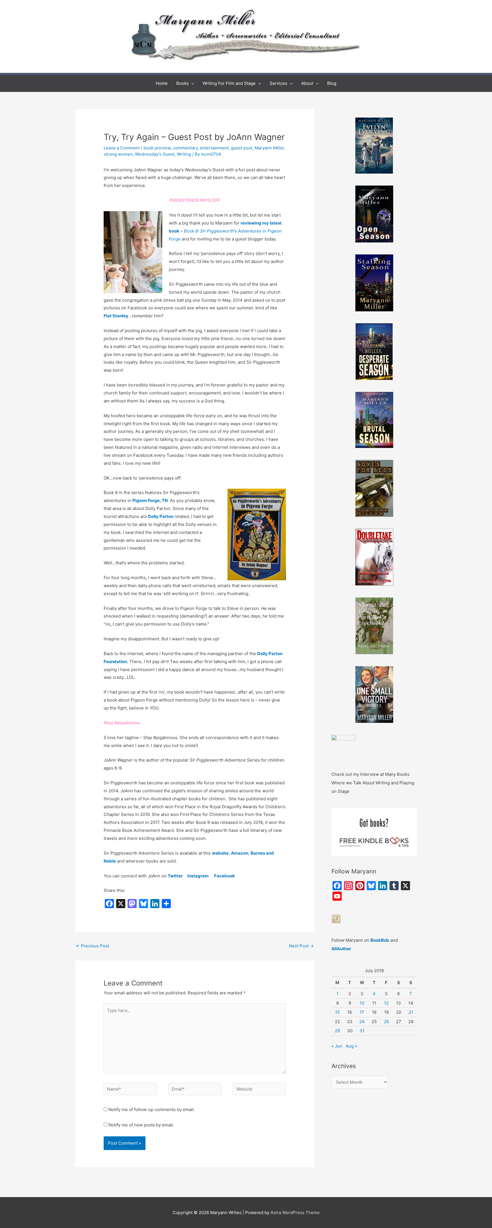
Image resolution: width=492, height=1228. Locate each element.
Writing (184, 154)
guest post (241, 148)
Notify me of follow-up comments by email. (151, 1109)
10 (362, 1003)
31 (362, 1030)
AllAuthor (341, 948)
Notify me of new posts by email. (141, 1125)
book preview (157, 148)
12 (386, 1003)
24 (362, 1021)
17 (362, 1012)
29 (337, 1030)
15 (337, 1012)
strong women (118, 154)
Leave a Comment (122, 148)
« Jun (336, 1046)
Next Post (301, 946)
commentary (185, 148)
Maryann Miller (269, 148)
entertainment (214, 148)
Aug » (351, 1046)
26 (386, 1021)
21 (411, 1012)
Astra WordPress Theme (295, 1212)
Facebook (224, 876)
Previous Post (92, 946)
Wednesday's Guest (155, 154)
